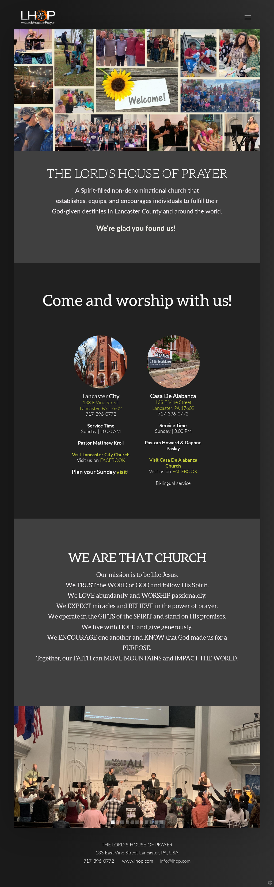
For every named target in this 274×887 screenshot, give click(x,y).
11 (162, 823)
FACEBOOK (112, 460)
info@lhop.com (175, 861)
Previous (20, 767)
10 (157, 823)
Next (254, 767)
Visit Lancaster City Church (101, 455)
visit (121, 472)
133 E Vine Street (101, 402)
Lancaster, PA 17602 (101, 408)
